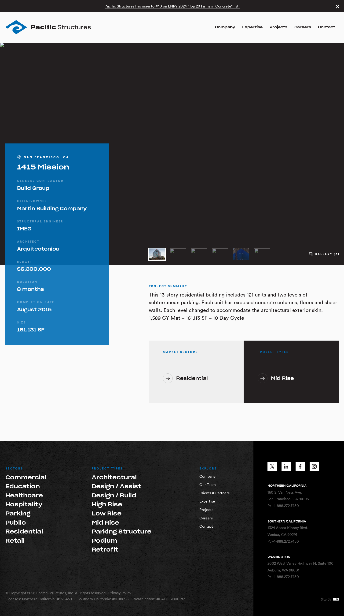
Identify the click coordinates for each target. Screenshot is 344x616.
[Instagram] (314, 466)
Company (225, 27)
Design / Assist (116, 486)
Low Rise (106, 513)
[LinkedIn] (286, 466)
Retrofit (105, 549)
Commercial (25, 477)
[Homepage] (48, 27)
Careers (302, 27)
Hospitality (23, 504)
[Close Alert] (337, 6)
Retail (15, 540)
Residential (24, 531)
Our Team (207, 484)
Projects (278, 27)
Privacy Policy (119, 592)
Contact (326, 27)
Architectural (114, 477)
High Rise (107, 504)
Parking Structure (121, 531)
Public (15, 522)
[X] (272, 466)
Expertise (252, 27)
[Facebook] (300, 466)
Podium (104, 540)
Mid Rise (105, 522)
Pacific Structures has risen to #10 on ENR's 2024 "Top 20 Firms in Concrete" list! (172, 6)
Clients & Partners (214, 493)
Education (22, 486)
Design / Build (114, 495)
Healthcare (24, 495)
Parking (17, 513)
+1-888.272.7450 (285, 505)
